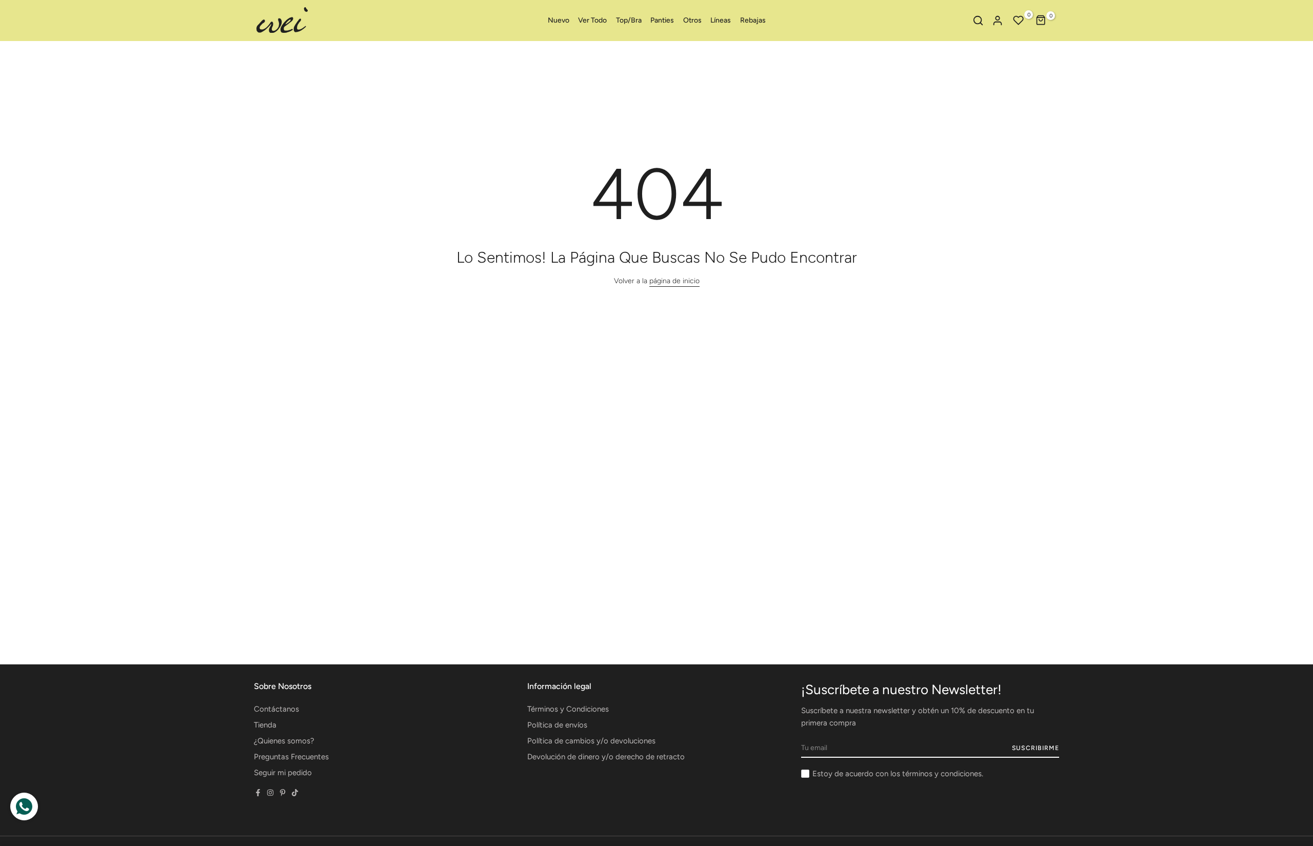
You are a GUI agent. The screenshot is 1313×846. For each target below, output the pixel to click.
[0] (1018, 20)
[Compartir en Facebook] (258, 793)
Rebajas (753, 20)
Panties (662, 20)
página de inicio (674, 281)
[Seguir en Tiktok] (295, 793)
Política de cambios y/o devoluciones (591, 740)
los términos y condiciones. (936, 773)
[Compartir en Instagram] (270, 793)
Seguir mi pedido (283, 772)
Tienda (265, 725)
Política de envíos (557, 725)
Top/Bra (629, 20)
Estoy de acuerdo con (897, 773)
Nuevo (558, 20)
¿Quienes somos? (284, 740)
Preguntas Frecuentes (291, 756)
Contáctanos (276, 709)
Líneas (720, 20)
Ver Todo (592, 20)
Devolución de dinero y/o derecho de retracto (606, 756)
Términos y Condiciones (568, 709)
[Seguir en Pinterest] (282, 793)
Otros (692, 20)
